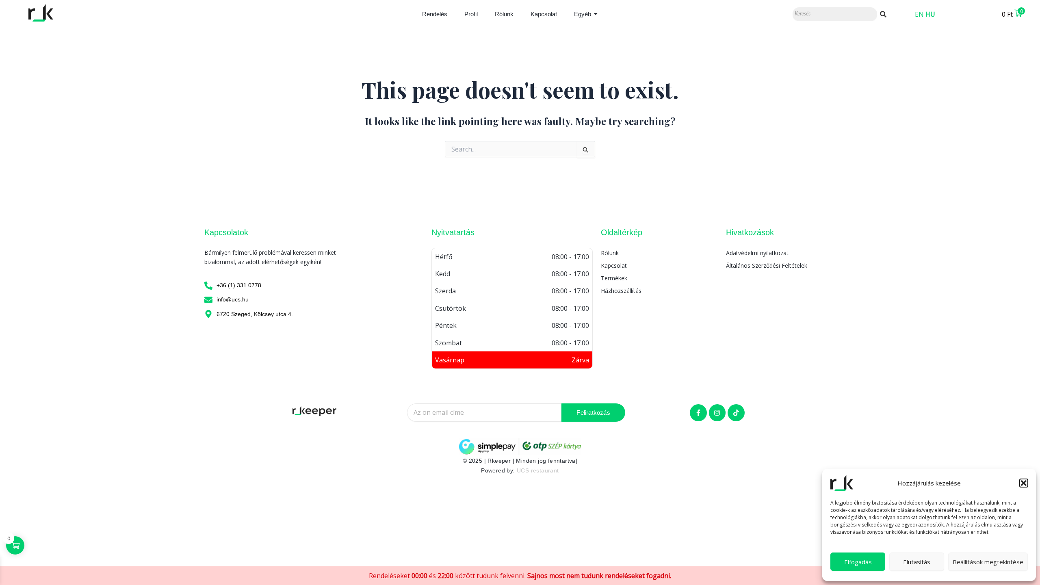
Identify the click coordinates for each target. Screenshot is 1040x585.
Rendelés (434, 14)
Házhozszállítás (621, 291)
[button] (1024, 483)
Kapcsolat (544, 14)
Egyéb (582, 14)
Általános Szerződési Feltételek (766, 265)
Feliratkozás (593, 412)
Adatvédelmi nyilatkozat (757, 253)
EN (919, 14)
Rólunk (504, 14)
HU (930, 14)
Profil (471, 14)
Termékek (614, 278)
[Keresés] (883, 14)
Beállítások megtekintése (988, 562)
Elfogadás (858, 562)
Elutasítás (916, 562)
